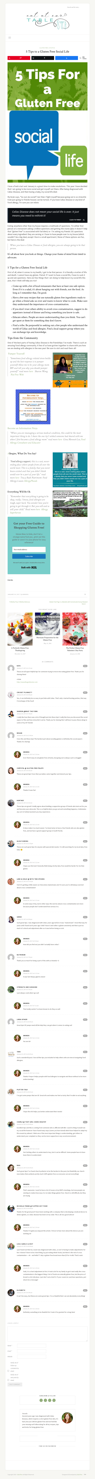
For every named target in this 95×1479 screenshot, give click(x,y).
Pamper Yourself (16, 353)
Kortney (20, 800)
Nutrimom (21, 955)
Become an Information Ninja (22, 428)
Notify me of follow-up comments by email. (15, 1367)
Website (10, 1357)
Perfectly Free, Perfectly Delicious (19, 602)
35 (85, 594)
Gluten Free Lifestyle (47, 48)
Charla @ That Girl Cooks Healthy (31, 1122)
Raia (18, 1165)
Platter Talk (22, 1090)
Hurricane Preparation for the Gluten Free (47, 638)
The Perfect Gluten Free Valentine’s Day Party (75, 649)
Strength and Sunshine (27, 987)
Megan (19, 733)
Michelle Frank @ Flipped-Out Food (32, 1206)
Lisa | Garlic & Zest (25, 1244)
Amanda (25, 594)
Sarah (19, 917)
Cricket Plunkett (24, 692)
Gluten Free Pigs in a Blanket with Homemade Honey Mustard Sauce (68, 603)
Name (10, 1346)
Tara (19, 1052)
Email (10, 1351)
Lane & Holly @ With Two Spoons (31, 879)
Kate (19, 666)
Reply (85, 666)
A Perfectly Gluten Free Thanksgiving (20, 649)
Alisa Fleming (22, 841)
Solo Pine (19, 1474)
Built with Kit (29, 567)
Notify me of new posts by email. (15, 1377)
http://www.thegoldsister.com (27, 682)
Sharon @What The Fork (27, 711)
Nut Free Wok (17, 374)
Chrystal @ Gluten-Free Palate (30, 768)
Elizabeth (21, 1290)
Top (85, 1474)
